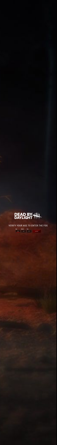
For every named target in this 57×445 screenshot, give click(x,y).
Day (16, 229)
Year (27, 229)
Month (22, 229)
